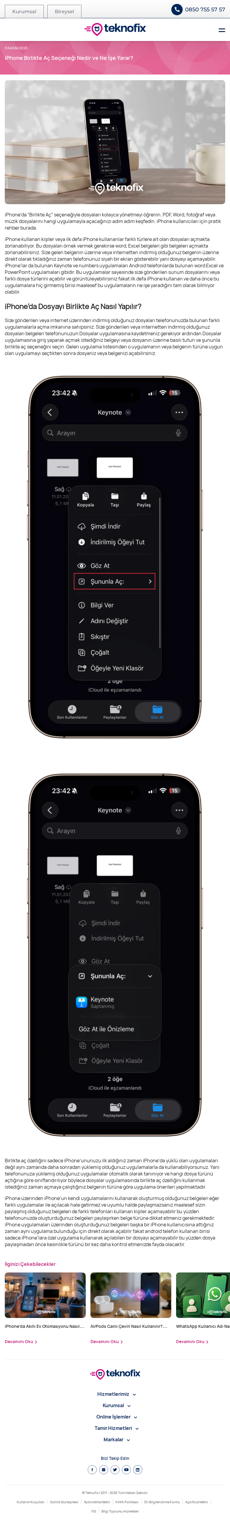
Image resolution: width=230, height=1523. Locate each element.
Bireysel (64, 11)
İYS (93, 1511)
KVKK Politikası (127, 1502)
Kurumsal (24, 11)
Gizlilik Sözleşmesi (64, 1502)
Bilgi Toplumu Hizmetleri (120, 1511)
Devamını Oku (19, 1341)
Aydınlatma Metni (97, 1502)
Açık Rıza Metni (196, 1502)
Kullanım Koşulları (31, 1502)
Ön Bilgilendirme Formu (162, 1502)
